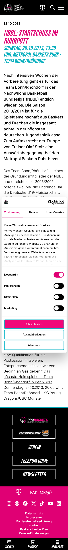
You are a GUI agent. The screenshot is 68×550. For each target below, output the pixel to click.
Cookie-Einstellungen (34, 533)
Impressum (34, 517)
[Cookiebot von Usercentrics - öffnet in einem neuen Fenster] (48, 202)
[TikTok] (42, 503)
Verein (34, 447)
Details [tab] (33, 212)
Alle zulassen (34, 324)
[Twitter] (33, 503)
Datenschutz (34, 513)
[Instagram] (9, 503)
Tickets (9, 546)
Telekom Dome (34, 461)
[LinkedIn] (59, 503)
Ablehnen (34, 345)
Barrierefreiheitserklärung (34, 521)
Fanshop (32, 546)
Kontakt (34, 525)
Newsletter (34, 474)
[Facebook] (25, 503)
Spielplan (57, 546)
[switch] (58, 286)
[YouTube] (50, 503)
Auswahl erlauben (34, 334)
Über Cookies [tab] (55, 212)
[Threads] (17, 503)
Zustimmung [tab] (12, 212)
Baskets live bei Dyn (34, 529)
